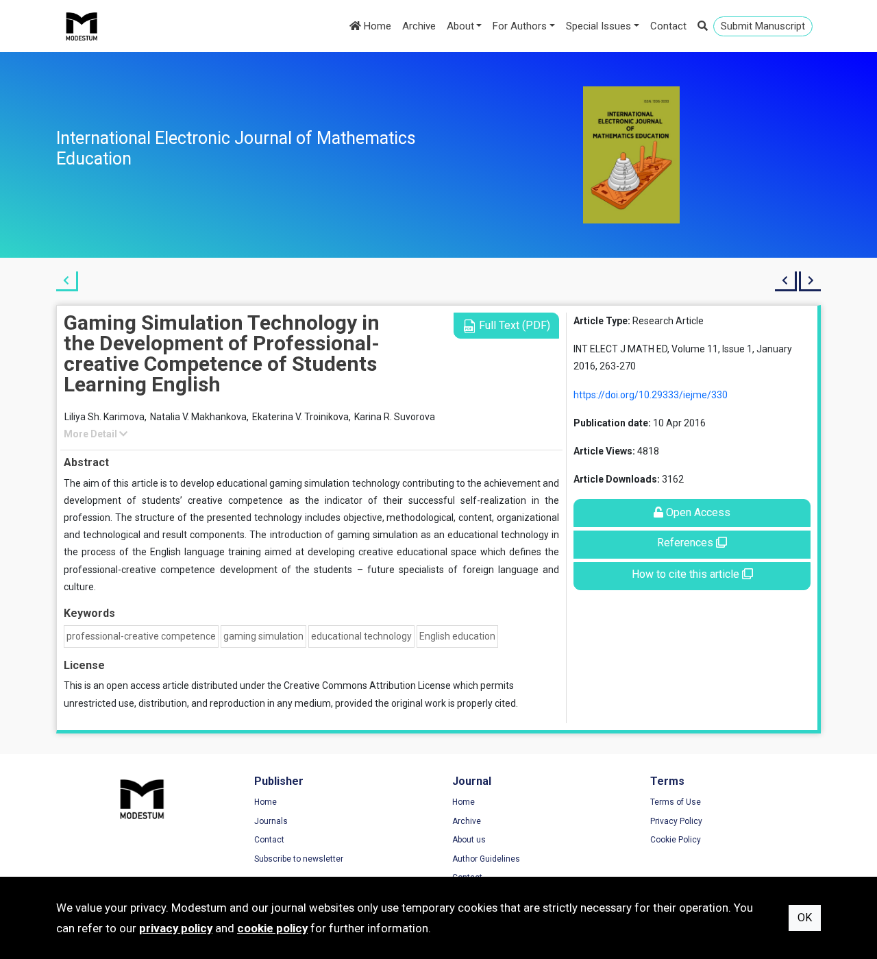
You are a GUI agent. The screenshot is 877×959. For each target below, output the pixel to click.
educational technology (361, 636)
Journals (271, 821)
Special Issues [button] (598, 26)
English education (457, 636)
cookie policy (272, 928)
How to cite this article (687, 574)
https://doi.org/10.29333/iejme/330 (650, 394)
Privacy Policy (676, 821)
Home (376, 26)
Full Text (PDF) (513, 325)
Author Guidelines (486, 859)
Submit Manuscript (763, 26)
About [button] (460, 26)
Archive (419, 26)
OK (805, 917)
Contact (668, 26)
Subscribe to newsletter (298, 859)
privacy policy (175, 928)
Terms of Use (675, 802)
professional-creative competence (141, 636)
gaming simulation (263, 636)
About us (469, 840)
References (686, 542)
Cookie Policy (675, 840)
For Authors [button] (520, 26)
